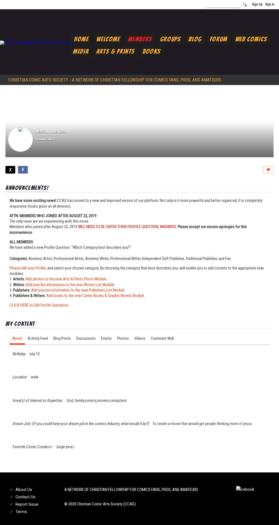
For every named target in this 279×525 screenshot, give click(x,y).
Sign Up (257, 4)
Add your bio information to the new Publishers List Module (78, 290)
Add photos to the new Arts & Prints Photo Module (66, 279)
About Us (24, 489)
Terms (21, 511)
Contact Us (25, 496)
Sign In (269, 4)
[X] (10, 170)
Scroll (265, 511)
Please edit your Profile (28, 268)
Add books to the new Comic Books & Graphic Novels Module (95, 295)
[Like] (268, 170)
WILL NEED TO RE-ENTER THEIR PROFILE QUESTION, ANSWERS (127, 226)
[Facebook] (23, 170)
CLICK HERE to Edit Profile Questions (39, 305)
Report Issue (27, 504)
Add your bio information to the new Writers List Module (70, 284)
